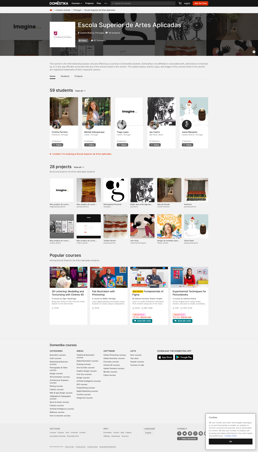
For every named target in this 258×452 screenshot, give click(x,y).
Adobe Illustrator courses (114, 358)
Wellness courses (57, 412)
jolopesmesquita (191, 243)
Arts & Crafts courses (86, 367)
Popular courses (137, 362)
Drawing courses (84, 364)
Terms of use (69, 447)
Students (65, 76)
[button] (105, 3)
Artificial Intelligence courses (62, 409)
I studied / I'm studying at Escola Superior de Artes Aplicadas (81, 154)
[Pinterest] (190, 433)
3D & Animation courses (60, 377)
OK (230, 441)
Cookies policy (92, 447)
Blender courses (110, 372)
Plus (99, 3)
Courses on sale (137, 365)
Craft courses (55, 358)
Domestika (107, 432)
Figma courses (109, 375)
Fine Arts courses (84, 374)
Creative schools (63, 10)
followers (56, 141)
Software (109, 351)
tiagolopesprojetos (57, 207)
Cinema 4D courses (111, 365)
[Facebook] (179, 433)
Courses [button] (76, 3)
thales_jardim (55, 243)
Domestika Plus (73, 436)
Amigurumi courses (85, 398)
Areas (80, 351)
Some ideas (189, 240)
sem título (134, 240)
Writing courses (56, 386)
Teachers (125, 436)
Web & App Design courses (61, 393)
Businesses (116, 436)
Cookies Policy (231, 436)
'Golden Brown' (109, 240)
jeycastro (134, 207)
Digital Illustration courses (87, 361)
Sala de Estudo (163, 204)
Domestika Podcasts (57, 436)
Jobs (67, 432)
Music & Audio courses (59, 402)
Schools (82, 432)
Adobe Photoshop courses (114, 355)
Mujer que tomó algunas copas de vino (140, 205)
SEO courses (82, 384)
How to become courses (60, 416)
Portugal (77, 10)
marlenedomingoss (138, 243)
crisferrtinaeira (163, 207)
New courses (135, 355)
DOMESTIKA (59, 3)
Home (52, 76)
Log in (187, 3)
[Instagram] (195, 433)
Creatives (74, 432)
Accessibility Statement (107, 447)
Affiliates (106, 436)
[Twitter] (184, 433)
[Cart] (180, 3)
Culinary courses (57, 405)
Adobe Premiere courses (113, 368)
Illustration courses (58, 355)
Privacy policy (80, 447)
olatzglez (107, 207)
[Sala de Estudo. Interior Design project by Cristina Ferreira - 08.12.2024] (64, 111)
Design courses (56, 373)
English (148, 433)
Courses (53, 432)
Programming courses (86, 388)
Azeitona (187, 204)
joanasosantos (83, 207)
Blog (122, 432)
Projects (89, 3)
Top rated (134, 358)
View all (79, 91)
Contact (116, 432)
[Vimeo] (201, 433)
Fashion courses (57, 389)
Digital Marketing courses (87, 391)
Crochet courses (84, 394)
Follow (84, 40)
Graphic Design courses (87, 371)
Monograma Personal (112, 204)
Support (129, 432)
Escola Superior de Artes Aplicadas (129, 25)
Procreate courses (111, 362)
